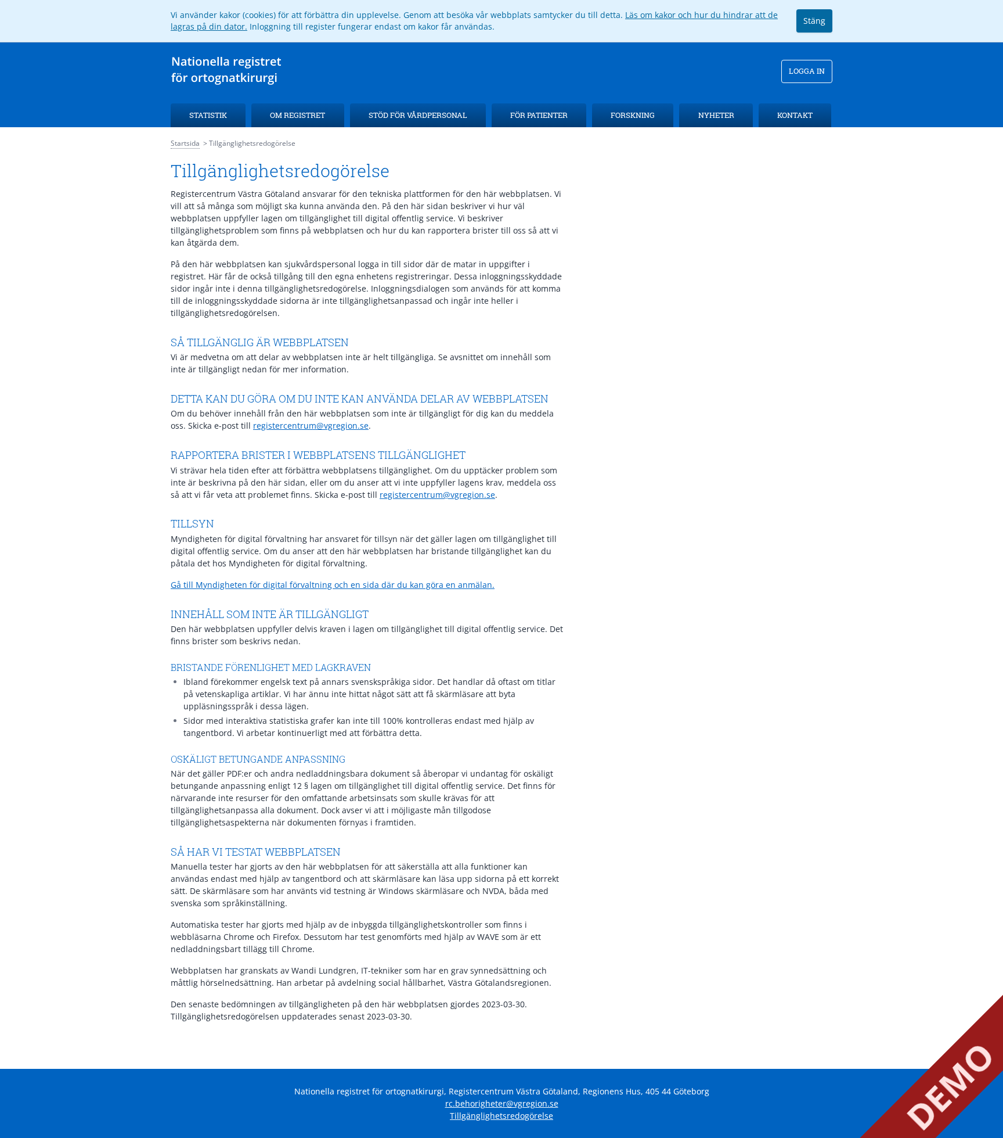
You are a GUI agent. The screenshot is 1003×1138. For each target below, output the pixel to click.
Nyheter (716, 115)
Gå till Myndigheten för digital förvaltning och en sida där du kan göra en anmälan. (333, 584)
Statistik (208, 115)
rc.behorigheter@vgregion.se (501, 1103)
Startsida (185, 143)
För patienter (539, 115)
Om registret (297, 115)
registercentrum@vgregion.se (311, 425)
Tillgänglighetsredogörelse (501, 1115)
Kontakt (795, 115)
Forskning (633, 115)
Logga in (807, 71)
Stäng (814, 20)
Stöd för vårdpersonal (418, 115)
